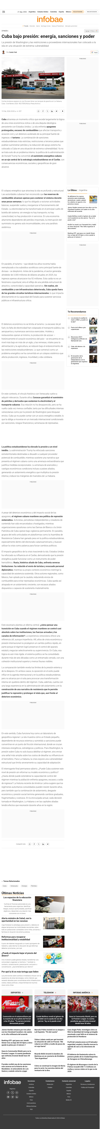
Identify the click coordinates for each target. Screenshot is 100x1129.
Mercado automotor (71, 26)
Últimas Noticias (31, 1106)
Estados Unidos (43, 12)
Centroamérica (31, 1103)
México (68, 12)
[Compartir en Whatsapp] (38, 111)
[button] (4, 12)
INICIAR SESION (92, 12)
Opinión (5, 31)
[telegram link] (12, 1096)
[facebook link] (8, 1092)
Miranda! (32, 26)
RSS (31, 1109)
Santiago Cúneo (46, 26)
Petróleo (34, 886)
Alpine (38, 26)
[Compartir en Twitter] (47, 111)
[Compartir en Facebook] (43, 111)
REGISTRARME (77, 12)
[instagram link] (16, 1092)
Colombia (53, 12)
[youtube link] (8, 1096)
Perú (31, 1100)
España (61, 12)
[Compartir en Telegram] (56, 111)
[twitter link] (12, 1092)
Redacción (50, 1084)
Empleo (50, 1087)
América (31, 1084)
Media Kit (69, 1100)
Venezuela (14, 886)
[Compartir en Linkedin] (52, 111)
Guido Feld (13, 52)
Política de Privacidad (87, 1087)
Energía (24, 886)
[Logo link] (50, 19)
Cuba (4, 886)
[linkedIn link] (16, 1096)
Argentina (32, 12)
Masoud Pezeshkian (58, 26)
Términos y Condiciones (87, 1084)
